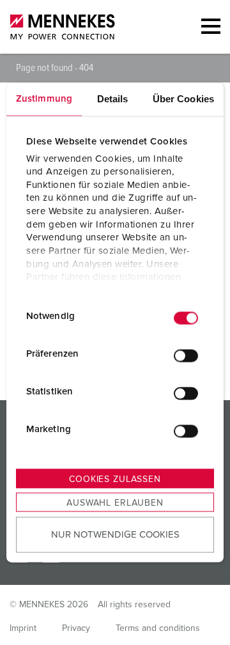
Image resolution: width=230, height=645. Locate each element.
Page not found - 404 (54, 68)
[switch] (186, 355)
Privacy (76, 628)
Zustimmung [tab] (44, 99)
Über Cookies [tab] (183, 98)
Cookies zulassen (114, 479)
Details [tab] (112, 98)
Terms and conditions (158, 628)
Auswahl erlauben (114, 503)
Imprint (23, 628)
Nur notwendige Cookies (115, 534)
